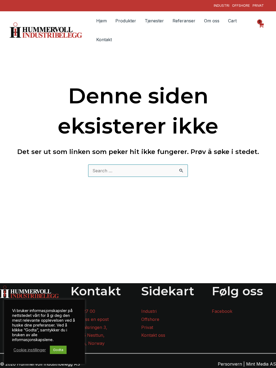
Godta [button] (58, 350)
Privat (258, 5)
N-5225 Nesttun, (88, 335)
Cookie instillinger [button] (29, 350)
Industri (221, 5)
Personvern (230, 364)
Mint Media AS (261, 364)
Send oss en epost (90, 319)
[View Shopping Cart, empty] (261, 30)
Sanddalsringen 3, (89, 327)
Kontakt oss (153, 335)
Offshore (241, 5)
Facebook (222, 311)
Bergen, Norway (88, 343)
